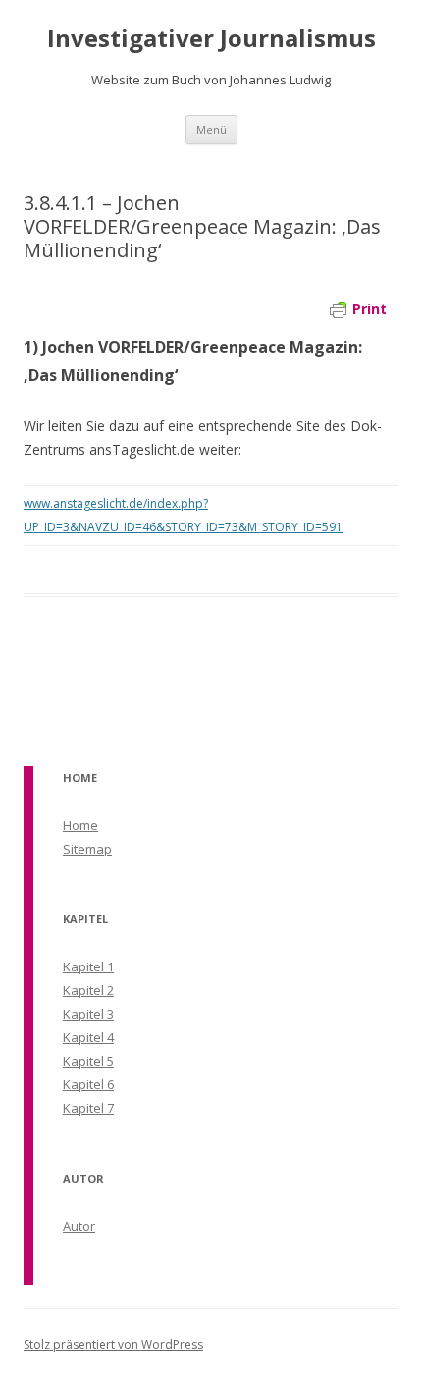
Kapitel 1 (88, 966)
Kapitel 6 (88, 1084)
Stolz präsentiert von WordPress (113, 1344)
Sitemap (87, 848)
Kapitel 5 (88, 1061)
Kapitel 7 (88, 1108)
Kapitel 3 (88, 1013)
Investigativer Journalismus (211, 39)
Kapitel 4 (88, 1037)
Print (369, 309)
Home (80, 825)
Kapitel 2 (88, 990)
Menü (211, 129)
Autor (79, 1226)
